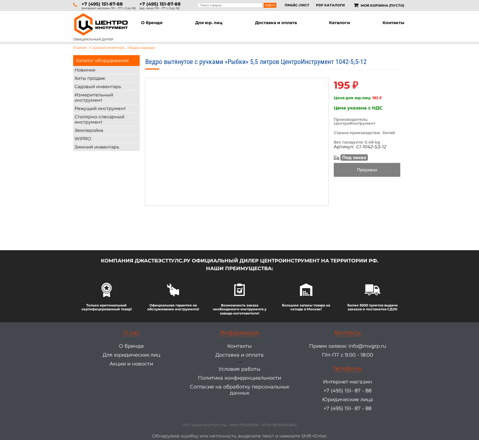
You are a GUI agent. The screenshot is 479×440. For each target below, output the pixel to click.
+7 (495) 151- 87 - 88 (347, 391)
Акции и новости (131, 364)
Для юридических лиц (131, 355)
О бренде (152, 22)
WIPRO (83, 138)
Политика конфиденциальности (239, 378)
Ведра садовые (142, 47)
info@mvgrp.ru (367, 346)
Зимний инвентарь (97, 147)
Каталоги (339, 22)
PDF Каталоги (330, 5)
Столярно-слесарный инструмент (99, 119)
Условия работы (239, 369)
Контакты (393, 22)
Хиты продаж (90, 78)
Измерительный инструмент (94, 97)
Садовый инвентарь (98, 86)
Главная (80, 47)
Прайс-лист (297, 5)
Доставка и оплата (276, 22)
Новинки (85, 70)
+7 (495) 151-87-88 (102, 4)
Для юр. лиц (209, 22)
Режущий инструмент (100, 108)
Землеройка (89, 130)
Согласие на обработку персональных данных (239, 390)
